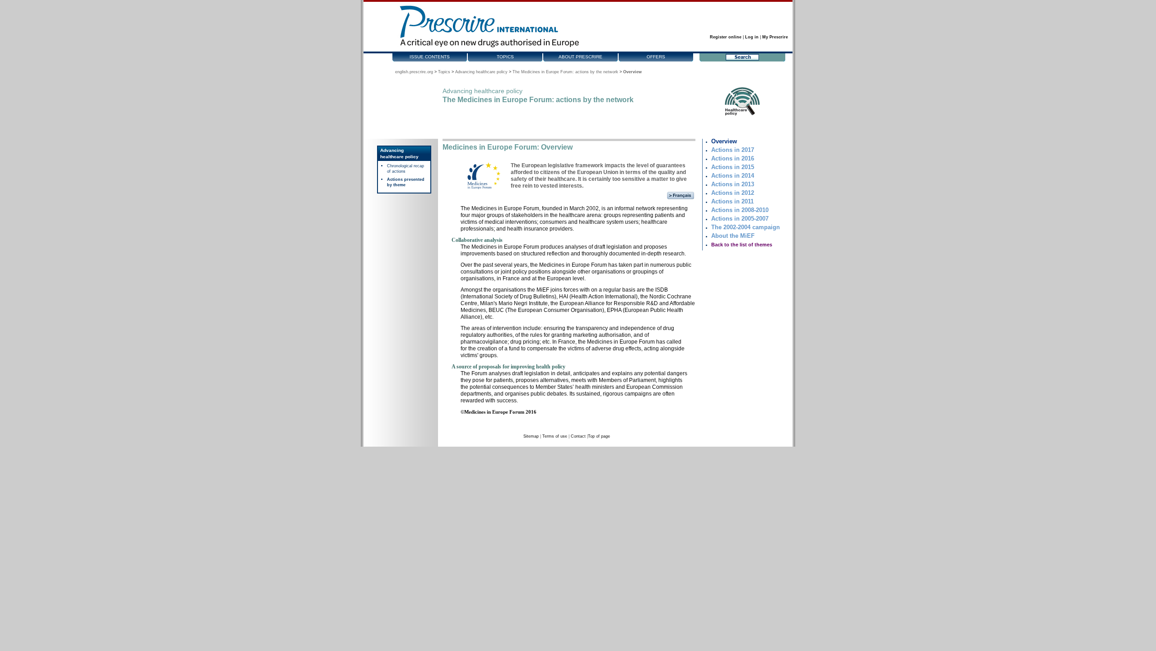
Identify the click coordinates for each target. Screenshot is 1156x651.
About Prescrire (580, 56)
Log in (752, 37)
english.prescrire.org (414, 72)
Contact (578, 436)
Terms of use (554, 436)
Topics (505, 56)
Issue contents (430, 56)
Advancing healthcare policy (481, 72)
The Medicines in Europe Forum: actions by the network (565, 72)
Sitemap (531, 436)
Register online (725, 37)
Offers (656, 56)
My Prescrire (775, 37)
